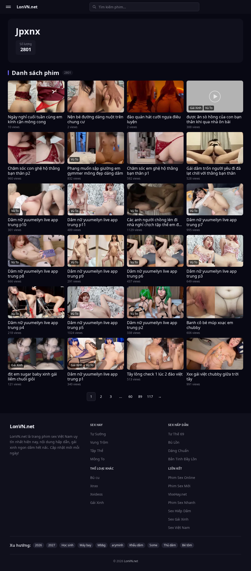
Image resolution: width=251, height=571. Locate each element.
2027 (51, 545)
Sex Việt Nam (179, 527)
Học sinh (67, 545)
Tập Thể (96, 450)
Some (153, 545)
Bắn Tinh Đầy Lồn (182, 459)
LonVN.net (131, 561)
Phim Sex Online (181, 477)
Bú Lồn (173, 442)
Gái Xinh (97, 502)
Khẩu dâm (136, 545)
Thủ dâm (170, 545)
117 (150, 396)
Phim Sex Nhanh (181, 502)
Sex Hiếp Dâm (179, 511)
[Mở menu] (8, 6)
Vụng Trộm (99, 442)
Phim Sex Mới (179, 486)
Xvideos (96, 494)
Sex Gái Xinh (178, 519)
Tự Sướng (98, 434)
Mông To (97, 459)
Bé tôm (187, 545)
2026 (38, 545)
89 (140, 396)
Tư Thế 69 (176, 434)
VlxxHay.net (177, 494)
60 (130, 396)
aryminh (117, 545)
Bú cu (95, 477)
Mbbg (101, 545)
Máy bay (85, 545)
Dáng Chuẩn (178, 450)
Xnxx (94, 486)
